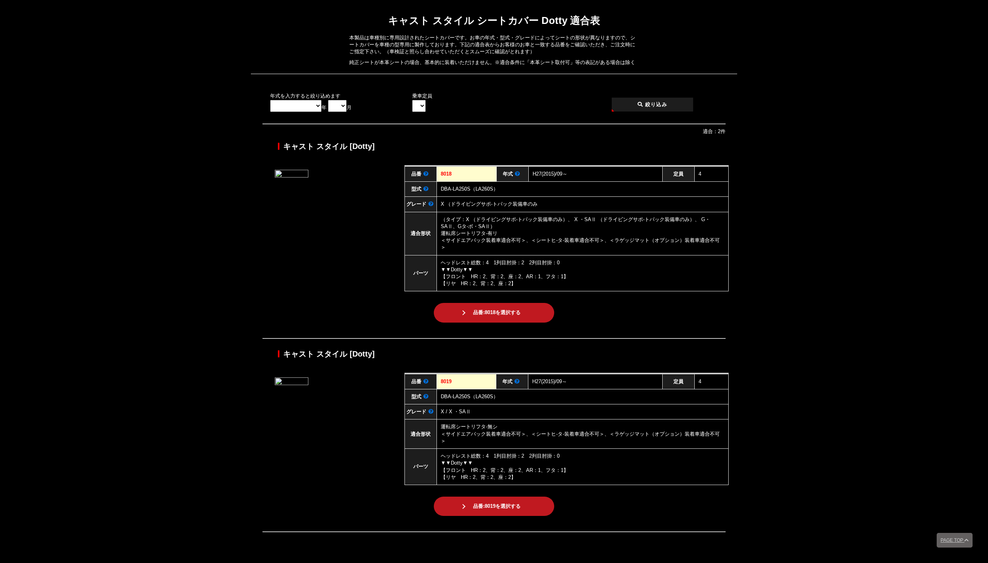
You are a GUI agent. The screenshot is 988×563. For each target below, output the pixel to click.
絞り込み (655, 104)
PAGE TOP (952, 540)
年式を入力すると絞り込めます (305, 96)
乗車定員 (422, 96)
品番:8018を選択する (497, 312)
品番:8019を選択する (497, 506)
